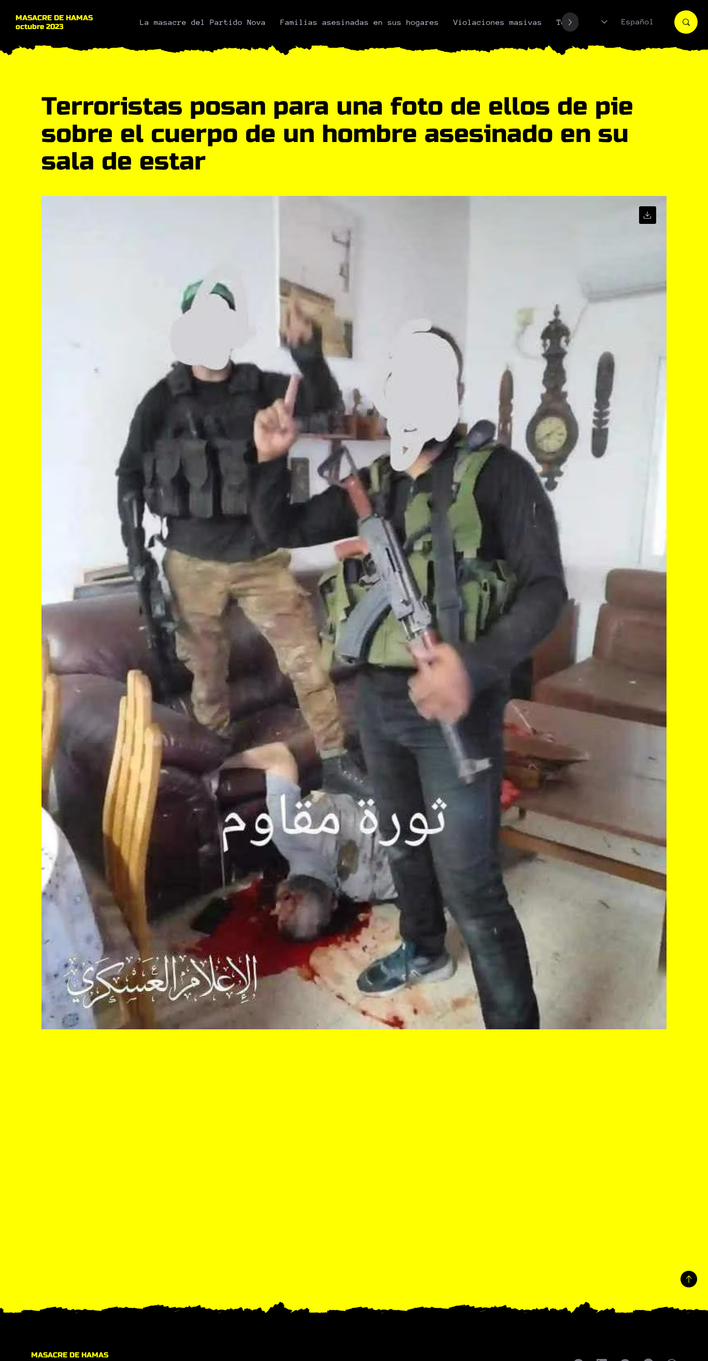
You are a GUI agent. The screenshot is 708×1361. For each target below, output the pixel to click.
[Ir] (647, 214)
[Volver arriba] (689, 1279)
